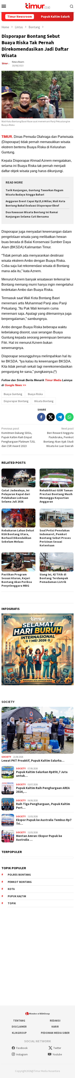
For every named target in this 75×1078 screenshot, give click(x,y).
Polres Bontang (19, 874)
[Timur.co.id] (37, 5)
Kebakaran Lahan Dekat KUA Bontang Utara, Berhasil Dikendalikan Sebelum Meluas (17, 536)
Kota (11, 889)
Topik (12, 903)
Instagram (22, 1054)
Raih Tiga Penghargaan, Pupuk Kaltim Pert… (43, 806)
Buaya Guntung (13, 394)
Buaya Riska (35, 394)
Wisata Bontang (44, 401)
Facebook (22, 1048)
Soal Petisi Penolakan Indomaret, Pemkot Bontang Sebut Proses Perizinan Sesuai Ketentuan (55, 538)
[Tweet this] (50, 417)
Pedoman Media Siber (55, 1033)
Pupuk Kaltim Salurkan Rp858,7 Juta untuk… (42, 774)
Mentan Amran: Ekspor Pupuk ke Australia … (39, 838)
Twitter (57, 1048)
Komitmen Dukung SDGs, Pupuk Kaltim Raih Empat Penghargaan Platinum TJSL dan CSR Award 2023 (18, 437)
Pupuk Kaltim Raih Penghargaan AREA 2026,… (43, 790)
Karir (55, 1026)
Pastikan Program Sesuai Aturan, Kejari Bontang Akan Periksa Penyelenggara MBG (16, 580)
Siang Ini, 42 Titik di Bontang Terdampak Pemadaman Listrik (54, 578)
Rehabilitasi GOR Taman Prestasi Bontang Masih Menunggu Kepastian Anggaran (56, 495)
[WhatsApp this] (69, 417)
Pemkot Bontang (20, 882)
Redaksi (55, 1020)
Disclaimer (19, 1026)
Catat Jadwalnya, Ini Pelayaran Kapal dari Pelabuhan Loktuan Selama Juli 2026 (15, 495)
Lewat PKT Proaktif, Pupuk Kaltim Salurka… (32, 760)
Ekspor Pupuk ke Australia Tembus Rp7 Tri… (43, 822)
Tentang (19, 1020)
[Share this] (41, 417)
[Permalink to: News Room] (5, 63)
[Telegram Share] (60, 417)
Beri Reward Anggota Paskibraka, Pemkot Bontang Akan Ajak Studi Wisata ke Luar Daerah (59, 437)
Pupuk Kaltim (17, 896)
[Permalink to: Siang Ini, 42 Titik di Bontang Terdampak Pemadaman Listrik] (57, 561)
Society (7, 702)
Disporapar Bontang (16, 401)
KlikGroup (19, 1033)
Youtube (57, 1054)
